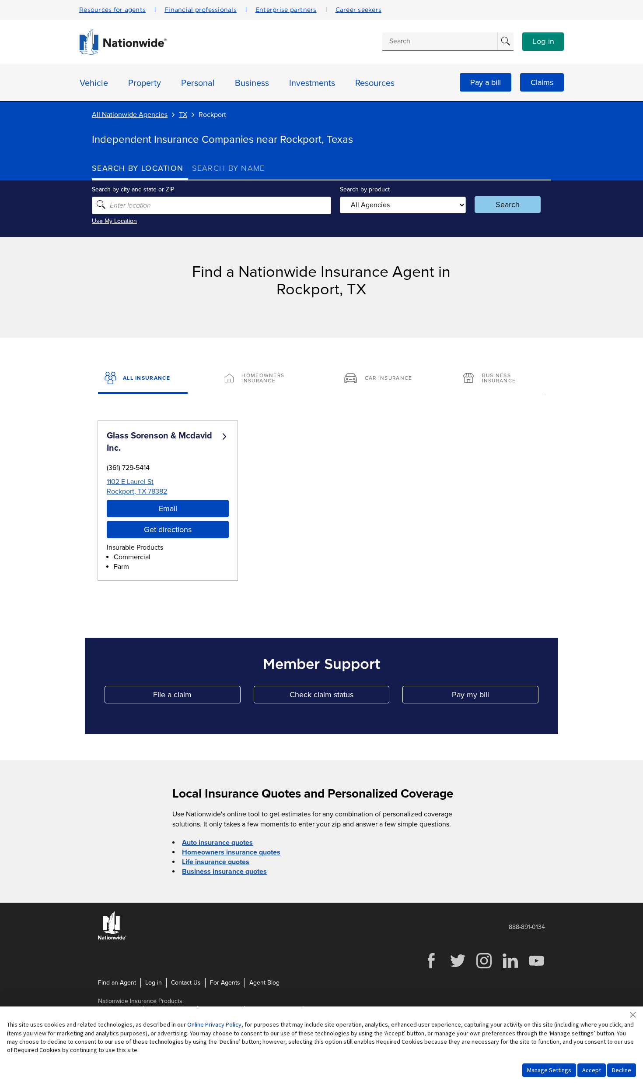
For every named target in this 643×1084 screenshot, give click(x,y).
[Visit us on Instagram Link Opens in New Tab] (484, 967)
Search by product (365, 189)
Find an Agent (117, 982)
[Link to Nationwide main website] (123, 52)
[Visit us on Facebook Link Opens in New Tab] (431, 967)
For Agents (225, 982)
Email (168, 508)
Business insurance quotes (224, 871)
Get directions (168, 529)
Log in (543, 42)
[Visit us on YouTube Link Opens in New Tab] (536, 967)
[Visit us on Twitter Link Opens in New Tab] (457, 967)
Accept (591, 1070)
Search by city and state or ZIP (133, 189)
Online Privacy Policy (214, 1024)
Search (508, 204)
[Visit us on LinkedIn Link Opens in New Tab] (510, 967)
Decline (621, 1070)
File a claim (196, 696)
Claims (542, 82)
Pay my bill (495, 696)
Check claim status (339, 696)
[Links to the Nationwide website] (112, 938)
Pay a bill (485, 82)
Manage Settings (549, 1070)
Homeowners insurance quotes (231, 852)
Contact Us (186, 982)
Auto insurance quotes (217, 842)
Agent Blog (264, 982)
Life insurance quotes (215, 862)
